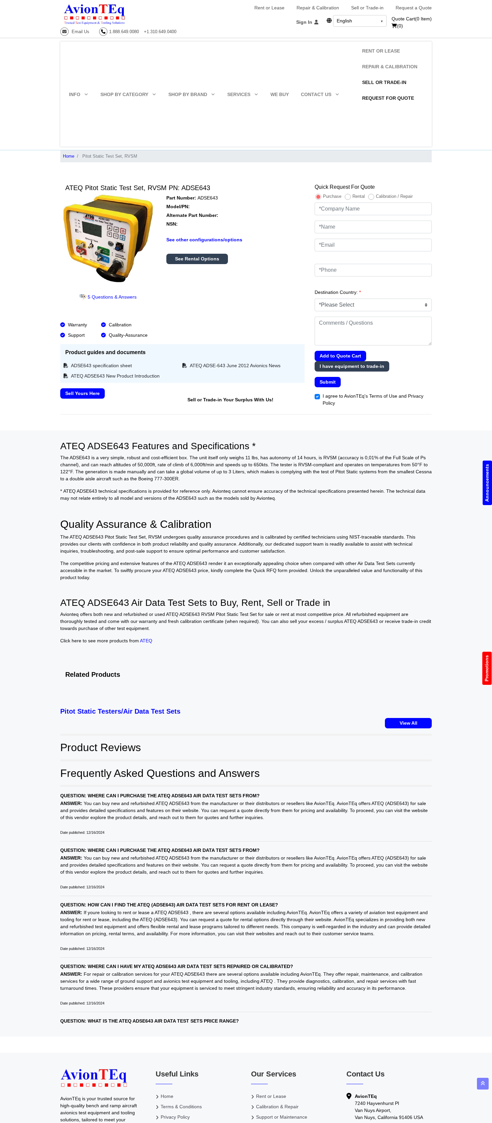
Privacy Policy (175, 1117)
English (344, 20)
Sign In (305, 22)
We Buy (279, 94)
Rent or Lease (269, 7)
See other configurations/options (204, 239)
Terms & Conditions (181, 1106)
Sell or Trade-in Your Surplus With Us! (230, 399)
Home (68, 156)
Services (238, 94)
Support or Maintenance (281, 1117)
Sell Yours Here (82, 393)
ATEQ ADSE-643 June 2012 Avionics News (234, 365)
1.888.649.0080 (124, 31)
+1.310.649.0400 (160, 31)
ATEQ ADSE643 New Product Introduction (115, 376)
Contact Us (316, 94)
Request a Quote (414, 7)
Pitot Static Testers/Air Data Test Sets (120, 711)
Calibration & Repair (277, 1106)
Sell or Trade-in (367, 7)
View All (408, 723)
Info (74, 94)
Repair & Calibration (318, 7)
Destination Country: (338, 292)
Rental (358, 196)
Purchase (332, 196)
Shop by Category (124, 94)
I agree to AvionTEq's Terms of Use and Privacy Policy (373, 399)
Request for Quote (388, 98)
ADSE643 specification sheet (101, 365)
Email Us (79, 31)
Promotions (487, 668)
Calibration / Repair (394, 196)
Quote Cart (412, 18)
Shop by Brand (187, 94)
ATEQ (146, 640)
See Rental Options (197, 258)
